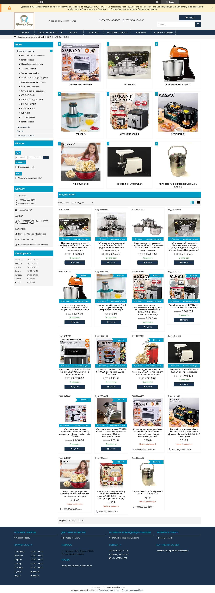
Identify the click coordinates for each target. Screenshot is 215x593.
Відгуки (20, 131)
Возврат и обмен (163, 32)
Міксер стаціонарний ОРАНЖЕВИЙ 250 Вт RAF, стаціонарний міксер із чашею (74, 307)
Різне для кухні (81, 184)
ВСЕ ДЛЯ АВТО (27, 108)
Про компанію (23, 127)
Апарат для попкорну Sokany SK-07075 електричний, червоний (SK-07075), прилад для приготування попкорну (111, 495)
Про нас (73, 32)
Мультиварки (178, 134)
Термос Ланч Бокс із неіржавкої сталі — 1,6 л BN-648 (148, 492)
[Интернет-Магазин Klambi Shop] (24, 29)
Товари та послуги (48, 32)
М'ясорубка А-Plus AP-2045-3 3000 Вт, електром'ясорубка (184, 370)
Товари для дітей (28, 69)
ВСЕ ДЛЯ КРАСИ (28, 104)
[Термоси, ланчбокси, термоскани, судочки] (178, 161)
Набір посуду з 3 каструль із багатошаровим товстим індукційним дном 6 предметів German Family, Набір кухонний (184, 246)
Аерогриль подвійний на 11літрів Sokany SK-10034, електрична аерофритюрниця (74, 371)
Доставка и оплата (117, 32)
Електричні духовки (81, 84)
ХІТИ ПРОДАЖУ (27, 117)
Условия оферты (23, 538)
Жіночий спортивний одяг (31, 64)
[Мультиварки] (178, 112)
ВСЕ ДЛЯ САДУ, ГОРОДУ (31, 100)
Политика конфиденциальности (125, 538)
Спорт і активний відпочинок (32, 82)
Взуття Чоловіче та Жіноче (32, 55)
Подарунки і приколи (29, 86)
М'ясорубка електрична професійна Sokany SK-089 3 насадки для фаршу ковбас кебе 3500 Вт (74, 432)
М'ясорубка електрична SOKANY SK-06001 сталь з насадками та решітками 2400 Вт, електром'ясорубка (111, 432)
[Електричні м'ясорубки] (129, 161)
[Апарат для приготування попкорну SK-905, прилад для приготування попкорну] (75, 474)
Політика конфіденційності (133, 590)
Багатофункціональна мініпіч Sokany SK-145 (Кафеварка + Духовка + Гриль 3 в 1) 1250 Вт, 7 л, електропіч (184, 432)
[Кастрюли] (129, 62)
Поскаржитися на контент (109, 590)
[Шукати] (198, 24)
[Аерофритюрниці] (129, 112)
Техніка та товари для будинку (34, 77)
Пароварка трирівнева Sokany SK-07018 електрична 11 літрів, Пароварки (111, 371)
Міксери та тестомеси (178, 84)
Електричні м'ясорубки (129, 184)
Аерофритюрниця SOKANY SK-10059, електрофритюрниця (184, 306)
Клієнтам (141, 32)
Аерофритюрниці (129, 134)
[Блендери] (81, 112)
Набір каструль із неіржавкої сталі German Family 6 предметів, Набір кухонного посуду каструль (111, 246)
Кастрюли (129, 84)
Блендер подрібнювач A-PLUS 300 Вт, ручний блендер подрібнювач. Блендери (111, 307)
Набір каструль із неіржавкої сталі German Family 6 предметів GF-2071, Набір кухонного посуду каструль (75, 246)
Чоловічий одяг (27, 60)
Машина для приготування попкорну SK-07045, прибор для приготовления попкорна (147, 371)
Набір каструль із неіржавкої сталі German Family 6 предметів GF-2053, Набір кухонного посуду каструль (147, 246)
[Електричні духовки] (81, 62)
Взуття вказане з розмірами (32, 91)
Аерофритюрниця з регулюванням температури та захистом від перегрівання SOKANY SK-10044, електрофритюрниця (147, 310)
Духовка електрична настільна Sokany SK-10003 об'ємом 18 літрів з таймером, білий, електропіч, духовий (147, 432)
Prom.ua (121, 588)
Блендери (81, 134)
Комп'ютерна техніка (29, 73)
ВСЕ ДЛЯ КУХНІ (45, 37)
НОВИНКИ (25, 113)
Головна (24, 32)
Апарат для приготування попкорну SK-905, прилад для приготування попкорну (74, 493)
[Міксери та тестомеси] (178, 62)
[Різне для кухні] (81, 161)
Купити (76, 262)
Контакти (94, 32)
